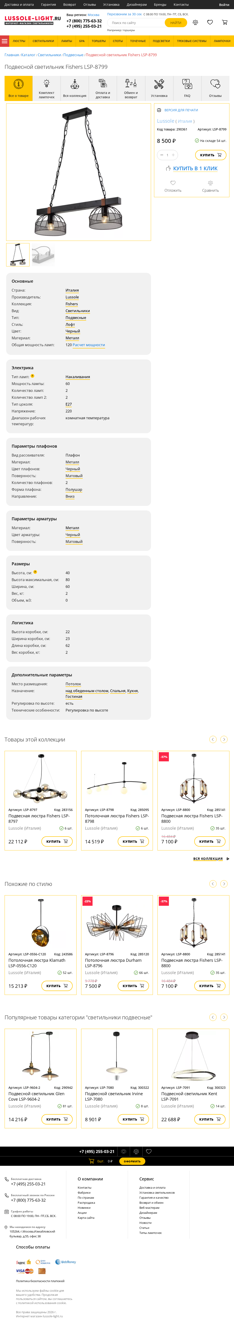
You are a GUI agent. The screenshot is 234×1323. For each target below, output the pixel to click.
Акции (82, 1213)
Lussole (72, 297)
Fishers (72, 303)
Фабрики (84, 1192)
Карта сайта (86, 1218)
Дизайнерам (137, 4)
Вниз (70, 496)
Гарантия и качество (154, 1197)
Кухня (132, 690)
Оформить (132, 1161)
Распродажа (86, 1203)
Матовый (74, 475)
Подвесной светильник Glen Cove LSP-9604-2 (36, 1096)
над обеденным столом (87, 690)
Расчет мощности (89, 344)
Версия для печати (181, 110)
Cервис (146, 1179)
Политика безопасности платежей (40, 1281)
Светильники (49, 54)
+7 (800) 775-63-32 (84, 21)
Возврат (69, 4)
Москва (93, 15)
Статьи (144, 1228)
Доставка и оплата (19, 4)
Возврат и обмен (151, 1203)
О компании (90, 1179)
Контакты (181, 4)
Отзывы (89, 4)
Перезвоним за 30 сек (124, 14)
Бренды (160, 4)
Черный (73, 331)
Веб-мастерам (149, 1208)
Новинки (84, 1208)
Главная (12, 54)
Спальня (117, 690)
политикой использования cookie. (42, 1303)
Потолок (73, 683)
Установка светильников (157, 1192)
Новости (145, 1223)
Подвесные (73, 54)
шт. (100, 1161)
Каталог (4, 41)
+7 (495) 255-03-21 (84, 26)
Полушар (74, 489)
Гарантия (48, 4)
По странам (86, 1197)
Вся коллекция (208, 858)
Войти (224, 5)
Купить (207, 155)
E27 (69, 404)
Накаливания (78, 376)
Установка (111, 4)
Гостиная (74, 696)
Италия (72, 290)
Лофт (70, 324)
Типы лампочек (150, 1233)
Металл (72, 337)
